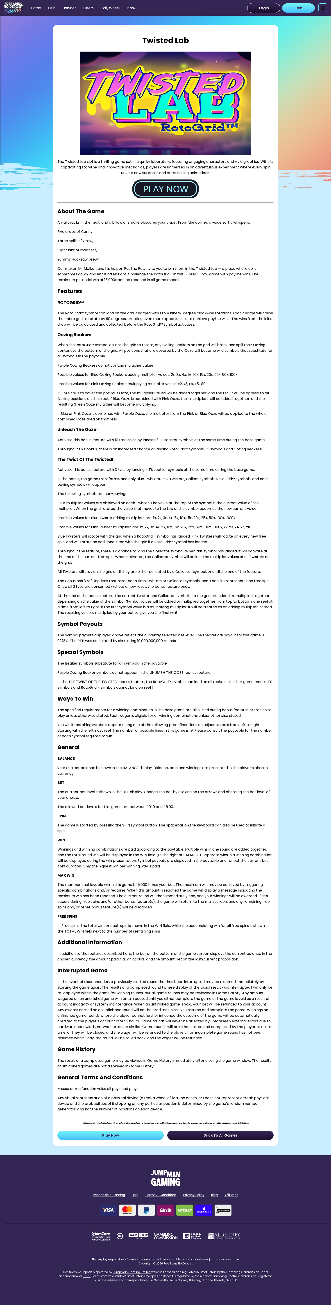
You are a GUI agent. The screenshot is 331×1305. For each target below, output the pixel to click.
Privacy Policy (193, 1195)
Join (298, 8)
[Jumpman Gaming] (165, 1184)
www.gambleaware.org (178, 1259)
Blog (214, 1195)
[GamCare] (101, 1236)
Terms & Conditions (161, 1195)
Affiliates (231, 1195)
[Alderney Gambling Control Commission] (224, 1236)
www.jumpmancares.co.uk (220, 1259)
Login (264, 8)
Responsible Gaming (109, 1195)
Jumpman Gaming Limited (132, 1272)
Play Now (110, 1135)
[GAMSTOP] (139, 1236)
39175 (87, 1276)
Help (135, 1195)
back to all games (221, 1135)
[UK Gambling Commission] (165, 1236)
